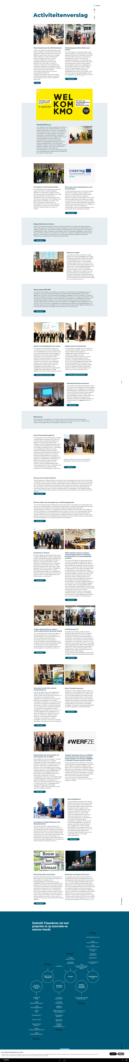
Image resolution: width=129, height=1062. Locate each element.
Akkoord (113, 1053)
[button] (64, 104)
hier (80, 461)
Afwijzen (121, 1053)
